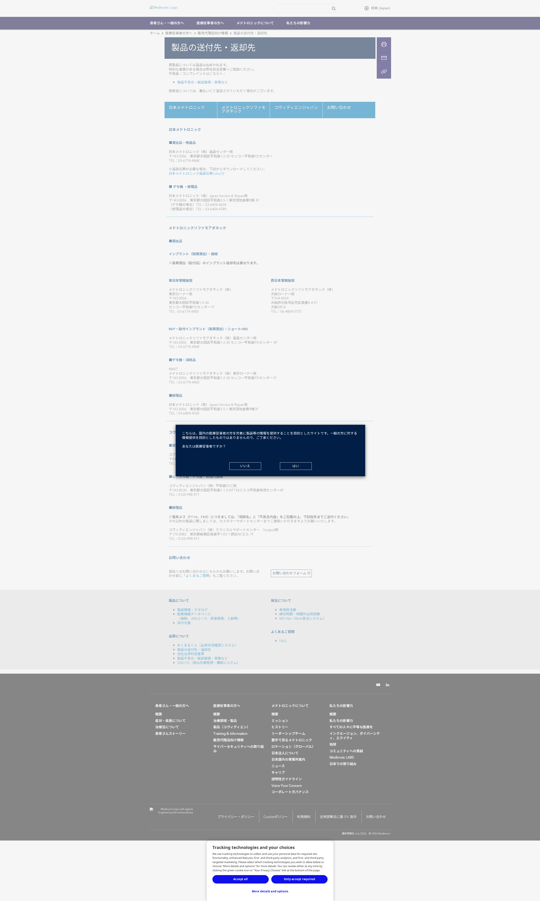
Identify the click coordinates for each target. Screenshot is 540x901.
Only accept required (299, 879)
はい (295, 466)
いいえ (245, 466)
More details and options (270, 891)
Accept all (240, 879)
